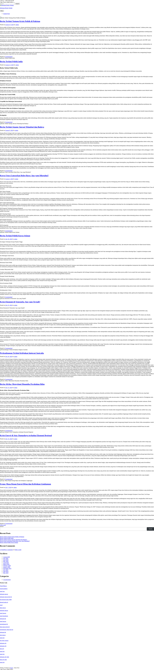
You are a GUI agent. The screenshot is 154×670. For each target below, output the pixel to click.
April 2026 (6, 562)
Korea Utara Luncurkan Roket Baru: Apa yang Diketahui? (24, 176)
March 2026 (6, 564)
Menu (2, 10)
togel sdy (2, 654)
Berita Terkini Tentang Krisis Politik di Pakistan (20, 21)
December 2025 (7, 568)
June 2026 (5, 560)
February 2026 (7, 565)
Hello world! (18, 549)
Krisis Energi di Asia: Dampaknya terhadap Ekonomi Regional (26, 435)
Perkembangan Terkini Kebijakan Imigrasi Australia (22, 353)
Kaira (11, 667)
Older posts (3, 525)
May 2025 (5, 573)
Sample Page (6, 13)
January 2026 (6, 567)
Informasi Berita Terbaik (6, 8)
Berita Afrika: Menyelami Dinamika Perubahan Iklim (22, 384)
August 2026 (6, 557)
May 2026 (5, 561)
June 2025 (5, 571)
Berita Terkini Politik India (11, 61)
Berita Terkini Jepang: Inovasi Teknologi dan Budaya (22, 127)
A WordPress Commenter (6, 549)
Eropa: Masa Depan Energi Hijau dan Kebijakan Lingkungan (25, 484)
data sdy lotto (3, 659)
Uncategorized (8, 56)
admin (17, 24)
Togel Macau (3, 586)
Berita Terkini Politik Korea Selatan (15, 236)
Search (1, 526)
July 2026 (5, 558)
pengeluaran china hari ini (6, 629)
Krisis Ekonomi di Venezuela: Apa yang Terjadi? (20, 302)
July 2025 (5, 570)
